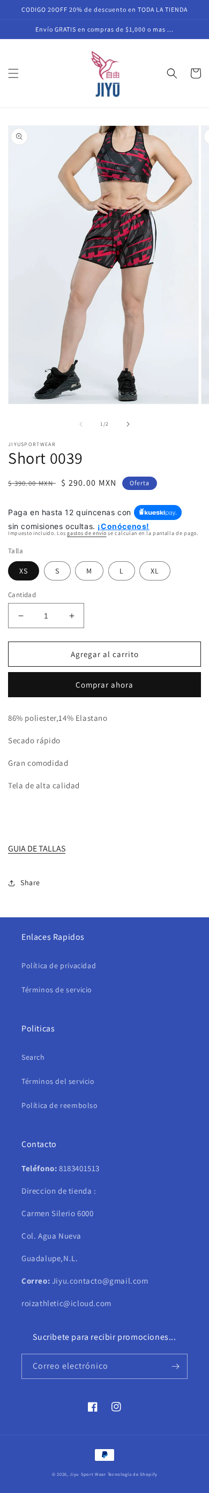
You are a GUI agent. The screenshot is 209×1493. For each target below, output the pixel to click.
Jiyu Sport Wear (88, 1474)
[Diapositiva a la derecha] (128, 424)
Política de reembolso (59, 1105)
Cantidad (22, 594)
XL (155, 571)
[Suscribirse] (175, 1366)
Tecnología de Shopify (133, 1474)
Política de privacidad (58, 965)
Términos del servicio (58, 1081)
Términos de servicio (56, 989)
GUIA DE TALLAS (36, 848)
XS (23, 571)
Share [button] (30, 882)
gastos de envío (87, 533)
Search (33, 1057)
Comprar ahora (104, 685)
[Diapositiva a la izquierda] (81, 424)
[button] (13, 73)
